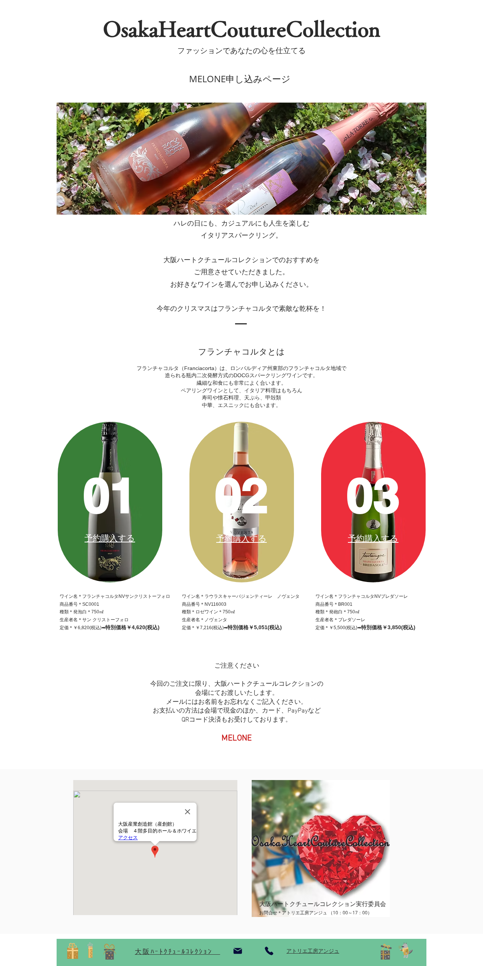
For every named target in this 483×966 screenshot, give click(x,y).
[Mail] (238, 951)
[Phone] (269, 951)
